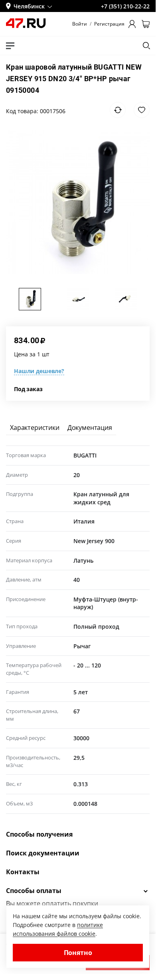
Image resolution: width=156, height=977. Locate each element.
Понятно (78, 952)
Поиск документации (42, 853)
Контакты (22, 871)
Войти (79, 24)
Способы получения (39, 834)
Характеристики (34, 427)
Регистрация (109, 24)
